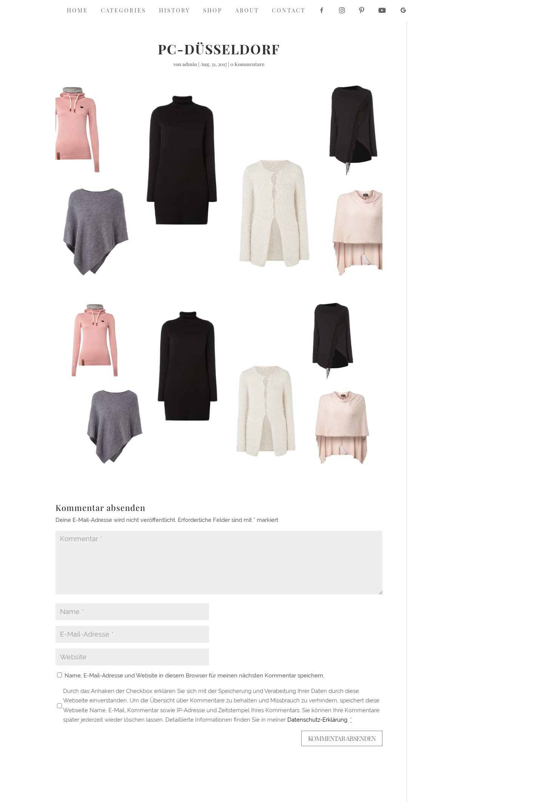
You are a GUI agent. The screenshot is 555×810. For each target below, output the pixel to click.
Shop (212, 11)
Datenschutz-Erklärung (317, 719)
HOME (77, 11)
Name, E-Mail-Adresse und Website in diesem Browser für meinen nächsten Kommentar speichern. (194, 675)
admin (189, 64)
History (174, 11)
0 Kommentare (247, 64)
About (247, 11)
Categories (123, 11)
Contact (288, 11)
